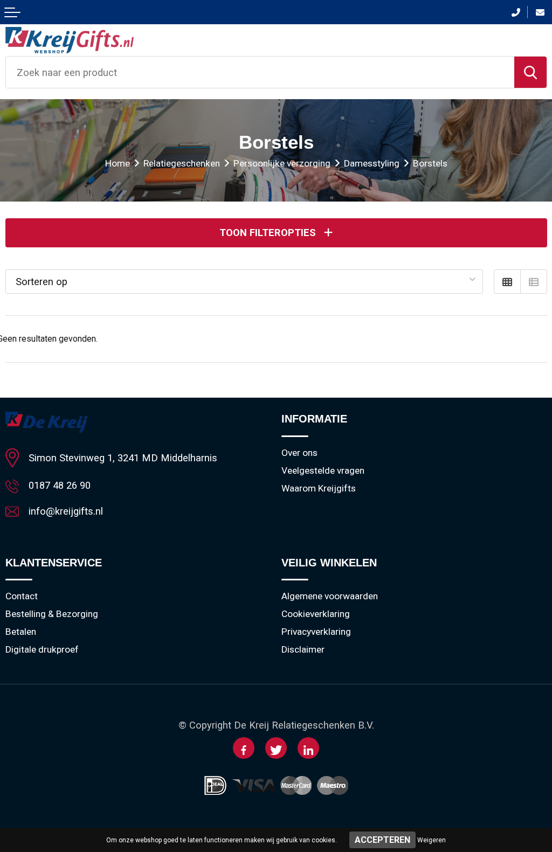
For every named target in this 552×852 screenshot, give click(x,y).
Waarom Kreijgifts (318, 488)
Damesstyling (371, 163)
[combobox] (260, 72)
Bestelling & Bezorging (51, 614)
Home (117, 163)
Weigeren (431, 840)
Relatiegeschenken (181, 163)
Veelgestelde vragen (322, 470)
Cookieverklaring (315, 614)
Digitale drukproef (42, 649)
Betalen (20, 631)
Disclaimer (303, 649)
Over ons (299, 453)
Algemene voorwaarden (329, 596)
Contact (21, 596)
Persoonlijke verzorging (281, 163)
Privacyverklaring (316, 631)
